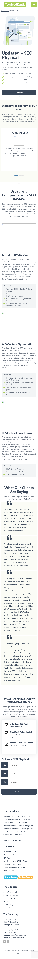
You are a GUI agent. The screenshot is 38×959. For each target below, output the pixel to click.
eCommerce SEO (9, 852)
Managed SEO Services (11, 855)
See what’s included (10, 97)
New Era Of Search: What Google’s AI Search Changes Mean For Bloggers (18, 833)
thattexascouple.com (20, 565)
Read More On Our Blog (12, 840)
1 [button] (16, 175)
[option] (19, 148)
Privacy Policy (8, 908)
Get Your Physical (19, 92)
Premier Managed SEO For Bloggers (16, 861)
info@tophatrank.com (16, 938)
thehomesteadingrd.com (14, 530)
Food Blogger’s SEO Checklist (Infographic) (18, 826)
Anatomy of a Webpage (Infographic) (16, 819)
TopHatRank (5, 11)
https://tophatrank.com (19, 935)
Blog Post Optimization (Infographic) (16, 822)
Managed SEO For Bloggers (13, 864)
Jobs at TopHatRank (10, 898)
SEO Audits (7, 858)
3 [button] (22, 175)
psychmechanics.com (13, 680)
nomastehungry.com (12, 630)
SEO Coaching (8, 870)
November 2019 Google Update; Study (17, 816)
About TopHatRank (10, 892)
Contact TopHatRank (10, 895)
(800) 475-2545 (15, 930)
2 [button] (20, 175)
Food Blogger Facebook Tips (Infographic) (18, 829)
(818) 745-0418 (13, 932)
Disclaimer (7, 902)
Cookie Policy (8, 905)
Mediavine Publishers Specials (14, 867)
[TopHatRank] (15, 4)
